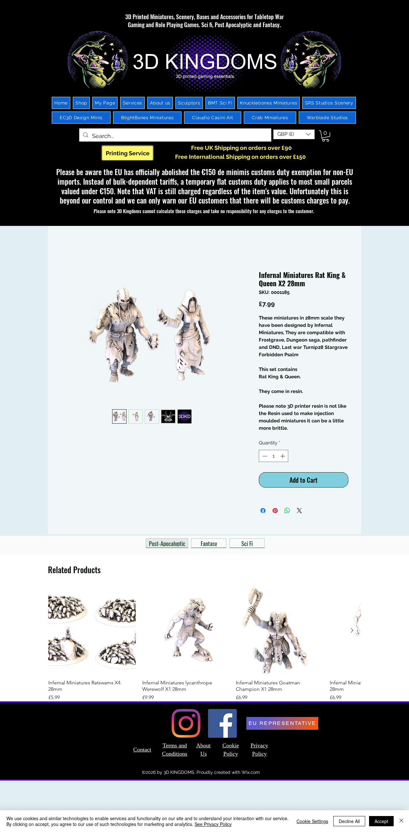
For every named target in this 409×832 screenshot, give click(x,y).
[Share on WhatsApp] (287, 512)
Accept (381, 821)
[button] (294, 134)
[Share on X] (299, 512)
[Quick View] (92, 632)
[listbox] (294, 134)
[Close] (401, 821)
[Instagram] (186, 724)
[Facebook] (222, 724)
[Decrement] (264, 457)
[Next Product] (352, 632)
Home (68, 249)
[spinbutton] (273, 457)
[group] (204, 645)
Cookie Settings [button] (312, 821)
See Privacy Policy (213, 824)
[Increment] (283, 457)
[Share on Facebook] (263, 512)
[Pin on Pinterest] (275, 512)
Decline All (349, 821)
